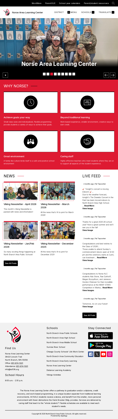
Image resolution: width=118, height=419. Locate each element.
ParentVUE (50, 3)
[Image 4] (55, 74)
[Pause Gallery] (5, 75)
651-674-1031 (17, 363)
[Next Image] (112, 75)
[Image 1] (44, 74)
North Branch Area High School (61, 338)
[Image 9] (73, 74)
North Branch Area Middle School (62, 342)
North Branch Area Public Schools (62, 333)
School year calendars (69, 3)
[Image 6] (62, 74)
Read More (89, 206)
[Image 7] (66, 74)
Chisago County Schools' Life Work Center (65, 352)
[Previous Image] (106, 75)
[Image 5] (59, 74)
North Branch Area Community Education (65, 356)
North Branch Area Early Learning (62, 361)
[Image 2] (48, 74)
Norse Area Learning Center (59, 365)
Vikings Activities (54, 375)
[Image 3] (51, 74)
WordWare (36, 3)
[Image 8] (70, 74)
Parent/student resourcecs (96, 3)
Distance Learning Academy (59, 370)
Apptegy (64, 416)
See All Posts (10, 263)
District (59, 12)
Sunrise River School (56, 347)
